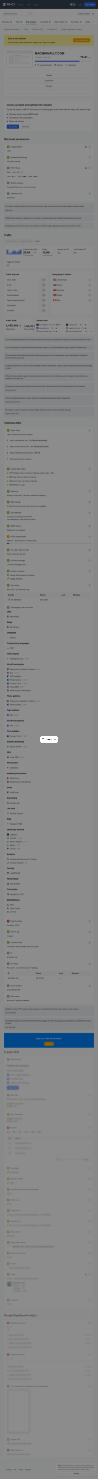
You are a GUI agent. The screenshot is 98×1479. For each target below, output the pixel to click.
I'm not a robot (51, 739)
